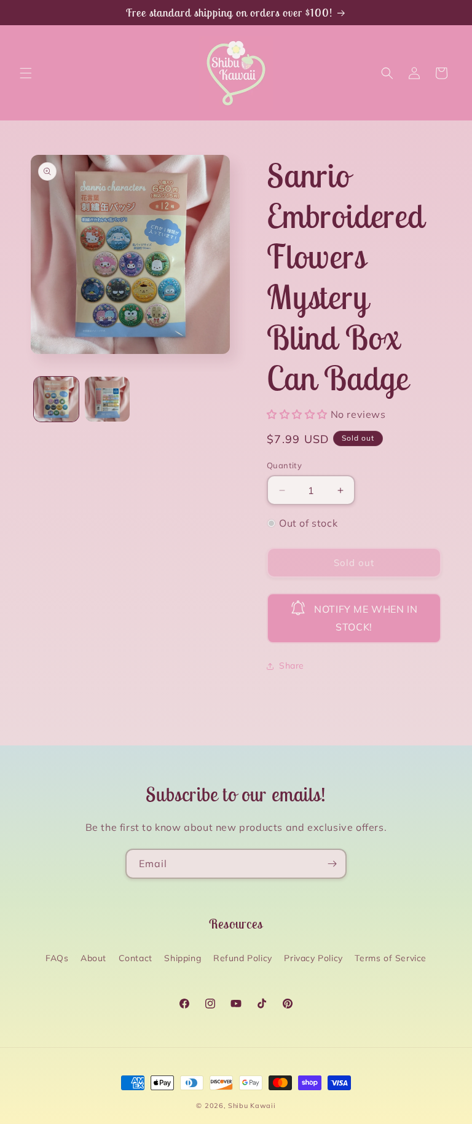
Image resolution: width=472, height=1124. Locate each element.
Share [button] (291, 665)
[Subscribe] (331, 864)
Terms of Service (391, 958)
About (93, 958)
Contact (135, 958)
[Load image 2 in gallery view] (107, 399)
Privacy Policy (313, 958)
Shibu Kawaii (251, 1105)
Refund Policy (242, 958)
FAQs (56, 958)
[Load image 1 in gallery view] (56, 399)
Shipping (182, 958)
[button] (25, 73)
